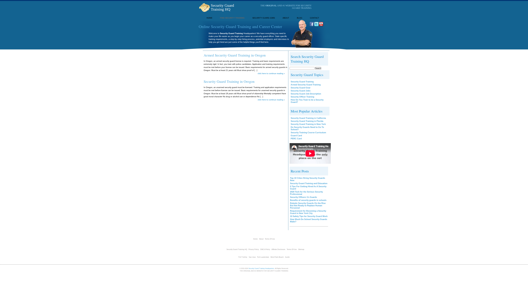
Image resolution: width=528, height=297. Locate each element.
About (286, 18)
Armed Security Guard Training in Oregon (235, 55)
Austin (287, 257)
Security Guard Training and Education (308, 183)
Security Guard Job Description (306, 94)
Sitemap (301, 249)
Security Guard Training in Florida (307, 121)
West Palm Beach (277, 257)
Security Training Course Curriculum (308, 132)
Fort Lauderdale (263, 257)
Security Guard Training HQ (222, 7)
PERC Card (296, 138)
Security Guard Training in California (308, 118)
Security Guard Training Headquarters (261, 268)
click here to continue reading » (271, 73)
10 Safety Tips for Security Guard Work (309, 216)
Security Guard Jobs (263, 18)
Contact (314, 18)
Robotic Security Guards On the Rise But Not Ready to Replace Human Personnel (308, 205)
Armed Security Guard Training (306, 84)
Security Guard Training (302, 81)
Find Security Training (232, 18)
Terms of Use (270, 239)
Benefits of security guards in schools (308, 200)
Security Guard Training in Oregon (229, 81)
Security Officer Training (302, 97)
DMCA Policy (265, 249)
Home (209, 18)
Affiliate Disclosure (278, 249)
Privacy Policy (253, 249)
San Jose (252, 257)
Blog (299, 18)
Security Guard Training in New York (308, 124)
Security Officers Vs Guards (303, 197)
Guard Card (296, 135)
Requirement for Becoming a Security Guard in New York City (308, 212)
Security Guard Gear (300, 87)
